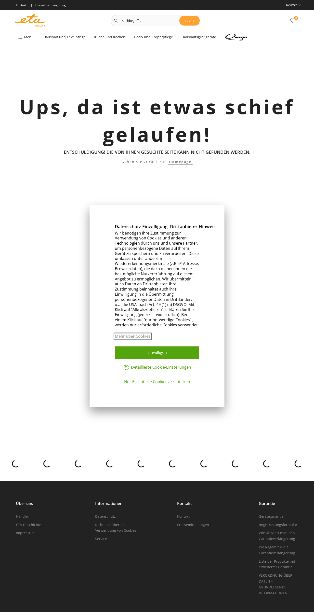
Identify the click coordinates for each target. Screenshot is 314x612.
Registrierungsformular (278, 524)
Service (101, 538)
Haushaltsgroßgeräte (199, 37)
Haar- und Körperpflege (153, 37)
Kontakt (183, 516)
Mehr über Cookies (132, 336)
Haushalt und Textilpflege (64, 37)
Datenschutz (105, 516)
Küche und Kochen (109, 37)
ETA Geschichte (28, 524)
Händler (22, 516)
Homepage (180, 161)
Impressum (25, 532)
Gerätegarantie (271, 516)
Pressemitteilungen (193, 524)
